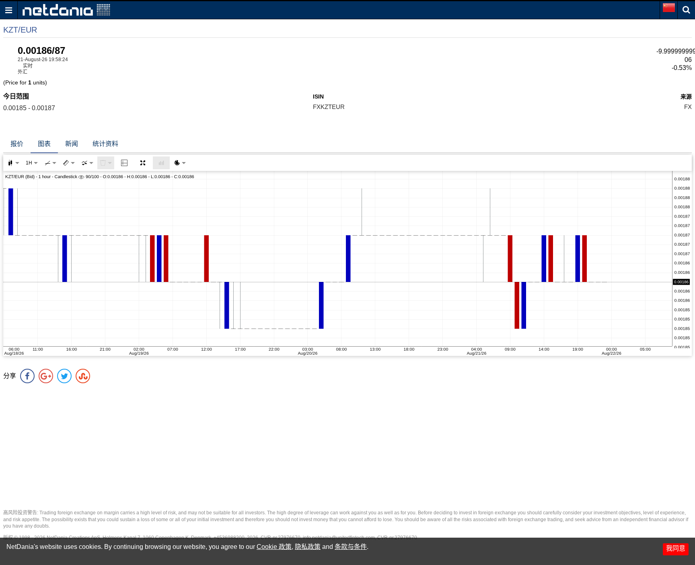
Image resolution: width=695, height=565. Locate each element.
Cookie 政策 (274, 546)
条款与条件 (351, 546)
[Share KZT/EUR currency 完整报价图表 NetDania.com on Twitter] (64, 376)
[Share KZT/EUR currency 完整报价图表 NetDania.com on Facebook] (27, 376)
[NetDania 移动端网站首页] (66, 9)
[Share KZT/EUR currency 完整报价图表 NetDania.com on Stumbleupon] (82, 376)
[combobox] (87, 162)
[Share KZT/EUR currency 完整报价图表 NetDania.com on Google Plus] (45, 376)
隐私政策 (308, 546)
